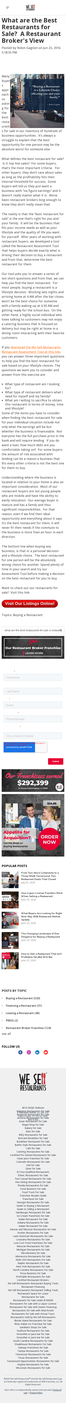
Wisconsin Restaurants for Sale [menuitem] (33, 1367)
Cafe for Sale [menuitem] (33, 1148)
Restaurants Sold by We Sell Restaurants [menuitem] (33, 1317)
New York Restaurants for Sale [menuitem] (33, 1266)
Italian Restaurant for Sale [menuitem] (33, 1226)
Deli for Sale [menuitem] (33, 1165)
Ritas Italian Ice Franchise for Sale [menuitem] (33, 1323)
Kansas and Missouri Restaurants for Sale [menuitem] (33, 1229)
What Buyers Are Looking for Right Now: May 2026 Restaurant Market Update (41, 916)
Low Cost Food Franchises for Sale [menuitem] (33, 1242)
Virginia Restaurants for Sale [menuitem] (33, 1364)
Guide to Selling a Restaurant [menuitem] (33, 1209)
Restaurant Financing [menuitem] (33, 1286)
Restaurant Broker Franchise (28, 1028)
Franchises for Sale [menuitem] (33, 1199)
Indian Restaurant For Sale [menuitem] (33, 1219)
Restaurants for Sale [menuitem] (33, 1296)
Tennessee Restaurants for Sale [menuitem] (33, 1354)
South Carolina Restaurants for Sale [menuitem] (33, 1340)
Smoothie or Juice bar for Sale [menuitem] (33, 1334)
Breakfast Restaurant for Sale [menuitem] (33, 1141)
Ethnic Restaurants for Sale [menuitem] (33, 1175)
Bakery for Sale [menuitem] (33, 1128)
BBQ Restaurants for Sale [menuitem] (33, 1134)
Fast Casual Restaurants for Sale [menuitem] (33, 1178)
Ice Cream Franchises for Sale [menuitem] (33, 1215)
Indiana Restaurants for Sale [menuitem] (33, 1222)
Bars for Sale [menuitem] (33, 1131)
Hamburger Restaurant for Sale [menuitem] (33, 1212)
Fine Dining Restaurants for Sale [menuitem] (33, 1182)
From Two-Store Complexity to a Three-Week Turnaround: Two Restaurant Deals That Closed (40, 876)
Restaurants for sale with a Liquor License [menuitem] (33, 1303)
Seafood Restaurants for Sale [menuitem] (33, 1330)
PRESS (12, 1020)
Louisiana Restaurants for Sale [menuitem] (33, 1239)
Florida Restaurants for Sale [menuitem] (33, 1185)
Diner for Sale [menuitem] (33, 1168)
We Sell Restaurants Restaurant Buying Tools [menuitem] (33, 1283)
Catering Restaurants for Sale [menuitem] (33, 1151)
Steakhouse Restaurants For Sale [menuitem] (33, 1344)
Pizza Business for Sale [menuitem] (33, 1273)
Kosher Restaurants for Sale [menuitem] (33, 1232)
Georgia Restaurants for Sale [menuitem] (33, 1202)
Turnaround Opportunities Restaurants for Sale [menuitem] (33, 1361)
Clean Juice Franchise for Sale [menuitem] (33, 1158)
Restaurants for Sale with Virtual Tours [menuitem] (33, 1313)
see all (6, 1034)
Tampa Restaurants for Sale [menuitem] (33, 1351)
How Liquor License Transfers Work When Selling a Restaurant (42, 894)
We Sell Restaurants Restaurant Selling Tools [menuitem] (33, 1290)
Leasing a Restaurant (23, 1013)
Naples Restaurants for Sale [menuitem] (33, 1263)
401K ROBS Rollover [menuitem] (33, 1107)
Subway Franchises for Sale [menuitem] (33, 1347)
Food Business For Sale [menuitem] (33, 1188)
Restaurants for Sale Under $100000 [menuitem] (33, 1300)
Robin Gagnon (27, 48)
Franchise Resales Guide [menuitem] (33, 1195)
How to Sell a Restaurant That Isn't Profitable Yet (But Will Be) (41, 955)
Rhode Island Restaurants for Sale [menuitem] (33, 1320)
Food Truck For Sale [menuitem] (33, 1192)
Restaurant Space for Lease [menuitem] (33, 1293)
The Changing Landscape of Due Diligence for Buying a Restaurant (40, 935)
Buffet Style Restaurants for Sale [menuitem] (33, 1144)
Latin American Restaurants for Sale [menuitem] (33, 1236)
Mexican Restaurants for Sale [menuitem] (33, 1246)
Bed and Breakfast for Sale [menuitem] (33, 1138)
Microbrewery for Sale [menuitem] (33, 1253)
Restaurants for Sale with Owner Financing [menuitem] (33, 1307)
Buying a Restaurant (28, 615)
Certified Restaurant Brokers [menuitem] (33, 1280)
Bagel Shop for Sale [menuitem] (33, 1124)
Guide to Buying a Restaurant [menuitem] (33, 1205)
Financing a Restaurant (24, 1005)
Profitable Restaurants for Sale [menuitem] (33, 1276)
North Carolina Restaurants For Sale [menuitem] (33, 1269)
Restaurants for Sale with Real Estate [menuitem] (33, 1310)
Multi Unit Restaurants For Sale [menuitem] (33, 1259)
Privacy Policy (36, 1392)
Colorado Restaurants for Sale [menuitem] (33, 1161)
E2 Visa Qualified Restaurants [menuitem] (33, 1172)
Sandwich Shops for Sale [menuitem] (33, 1327)
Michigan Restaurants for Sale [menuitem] (33, 1249)
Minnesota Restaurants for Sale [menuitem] (33, 1256)
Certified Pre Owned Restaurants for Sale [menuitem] (33, 1155)
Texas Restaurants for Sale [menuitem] (33, 1357)
